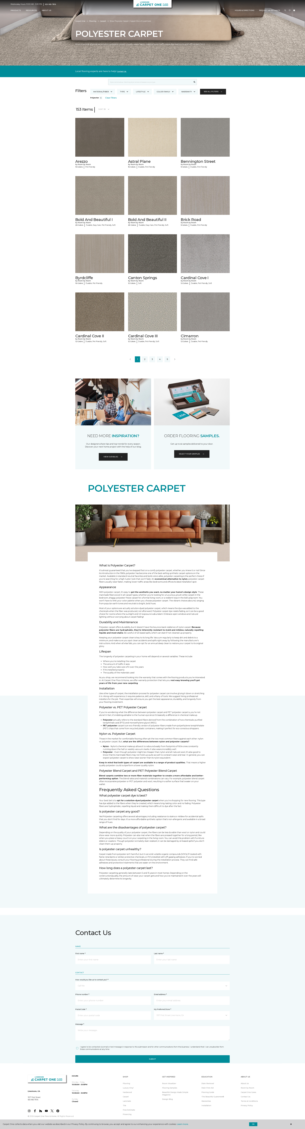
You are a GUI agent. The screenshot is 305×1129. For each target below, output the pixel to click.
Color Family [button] (163, 92)
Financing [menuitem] (127, 1114)
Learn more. (182, 1124)
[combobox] (150, 82)
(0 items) (294, 10)
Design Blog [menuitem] (167, 1099)
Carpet (103, 21)
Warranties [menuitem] (206, 1101)
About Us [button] (46, 10)
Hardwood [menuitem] (127, 1092)
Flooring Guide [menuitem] (207, 1092)
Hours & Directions (244, 10)
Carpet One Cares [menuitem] (248, 1092)
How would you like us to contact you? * (91, 980)
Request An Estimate (269, 10)
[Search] (194, 82)
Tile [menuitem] (124, 1105)
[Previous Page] (130, 359)
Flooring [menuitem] (126, 1083)
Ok (253, 1124)
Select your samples (189, 454)
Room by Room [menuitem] (247, 1088)
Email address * (160, 994)
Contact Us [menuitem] (245, 1097)
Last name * (159, 953)
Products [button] (16, 10)
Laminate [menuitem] (127, 1101)
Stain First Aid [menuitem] (207, 1088)
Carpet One (80, 21)
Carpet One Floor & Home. (45, 1116)
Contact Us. (122, 71)
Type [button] (122, 92)
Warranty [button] (186, 92)
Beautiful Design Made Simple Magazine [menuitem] (175, 1093)
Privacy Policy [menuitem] (247, 1105)
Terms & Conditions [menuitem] (249, 1101)
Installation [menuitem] (206, 1105)
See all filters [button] (211, 91)
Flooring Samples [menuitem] (169, 1088)
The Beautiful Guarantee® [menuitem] (212, 1097)
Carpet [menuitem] (126, 1097)
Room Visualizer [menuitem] (169, 1083)
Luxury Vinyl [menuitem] (128, 1088)
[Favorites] (289, 10)
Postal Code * (80, 1009)
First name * (80, 953)
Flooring (92, 21)
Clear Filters (111, 98)
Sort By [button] (102, 109)
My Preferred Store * (162, 1009)
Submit (152, 1059)
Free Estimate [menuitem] (129, 1110)
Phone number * (82, 994)
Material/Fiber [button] (101, 92)
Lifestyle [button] (140, 92)
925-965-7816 (50, 4)
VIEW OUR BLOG (111, 457)
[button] (285, 10)
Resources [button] (31, 10)
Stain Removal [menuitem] (207, 1083)
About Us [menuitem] (245, 1083)
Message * (79, 1024)
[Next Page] (175, 359)
